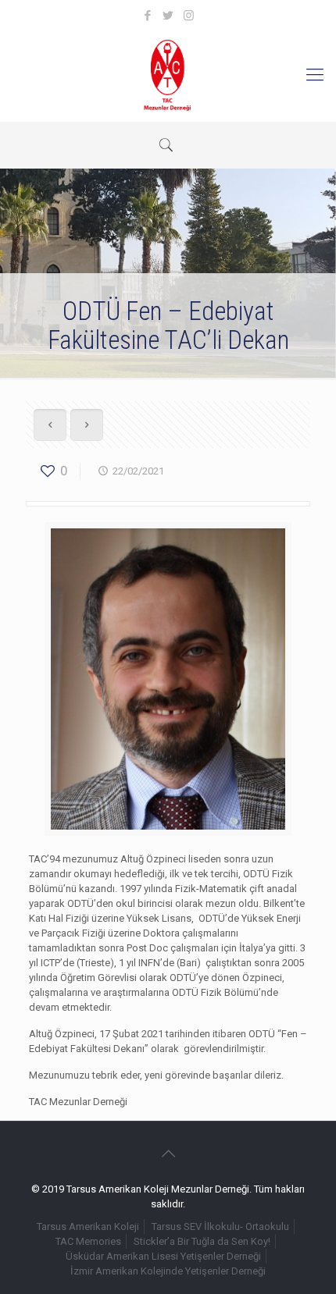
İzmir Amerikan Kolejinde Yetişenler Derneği (168, 1271)
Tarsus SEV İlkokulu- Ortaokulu (220, 1226)
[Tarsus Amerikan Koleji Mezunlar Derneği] (168, 75)
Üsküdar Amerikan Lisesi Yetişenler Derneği (163, 1256)
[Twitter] (168, 16)
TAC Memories (88, 1241)
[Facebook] (148, 16)
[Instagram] (189, 16)
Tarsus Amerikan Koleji (88, 1226)
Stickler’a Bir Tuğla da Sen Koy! (202, 1241)
